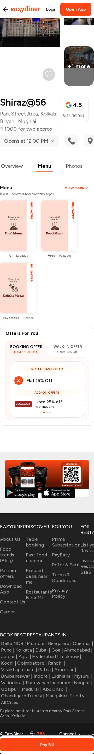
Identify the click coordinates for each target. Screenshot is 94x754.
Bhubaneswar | (16, 676)
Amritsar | (65, 669)
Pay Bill (47, 744)
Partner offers (8, 573)
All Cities (9, 702)
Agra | (25, 656)
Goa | (57, 650)
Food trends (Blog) (7, 554)
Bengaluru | (60, 643)
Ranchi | (56, 663)
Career (7, 612)
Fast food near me (36, 557)
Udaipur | (11, 689)
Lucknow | (70, 656)
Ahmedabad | (78, 650)
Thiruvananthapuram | (49, 683)
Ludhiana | (62, 676)
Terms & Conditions (64, 577)
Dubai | (43, 650)
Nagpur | (83, 683)
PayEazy (61, 555)
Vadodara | (12, 683)
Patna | (45, 669)
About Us (10, 539)
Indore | (42, 676)
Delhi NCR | (13, 643)
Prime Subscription (66, 542)
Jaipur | (9, 656)
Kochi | (8, 663)
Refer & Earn (65, 565)
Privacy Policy (60, 593)
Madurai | (32, 689)
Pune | (7, 650)
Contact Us (12, 602)
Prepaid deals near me (37, 576)
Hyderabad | (45, 656)
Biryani (7, 121)
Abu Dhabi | (55, 689)
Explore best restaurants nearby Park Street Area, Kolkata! (42, 713)
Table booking (35, 542)
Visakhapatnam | (19, 669)
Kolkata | (24, 650)
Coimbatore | (32, 663)
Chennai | (83, 643)
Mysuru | (83, 676)
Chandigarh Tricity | (22, 696)
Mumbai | (37, 643)
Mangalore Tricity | (66, 696)
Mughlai (27, 121)
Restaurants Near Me (39, 595)
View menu (74, 188)
